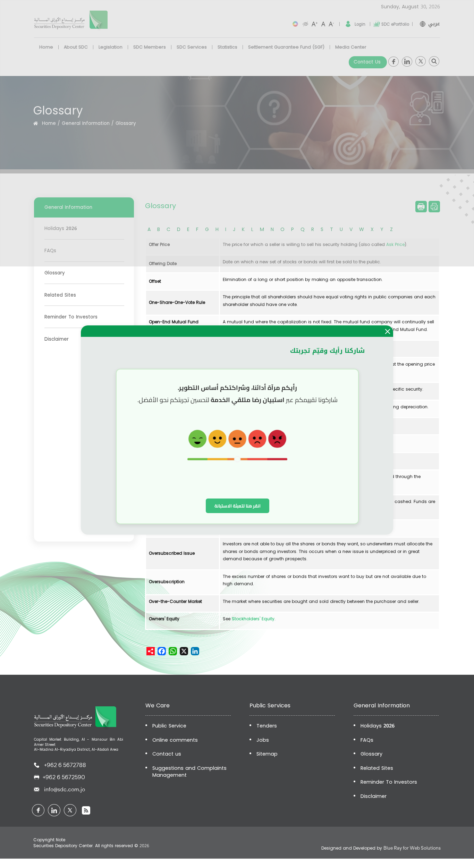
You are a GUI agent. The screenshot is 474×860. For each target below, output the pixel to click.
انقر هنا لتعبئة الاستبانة (237, 506)
